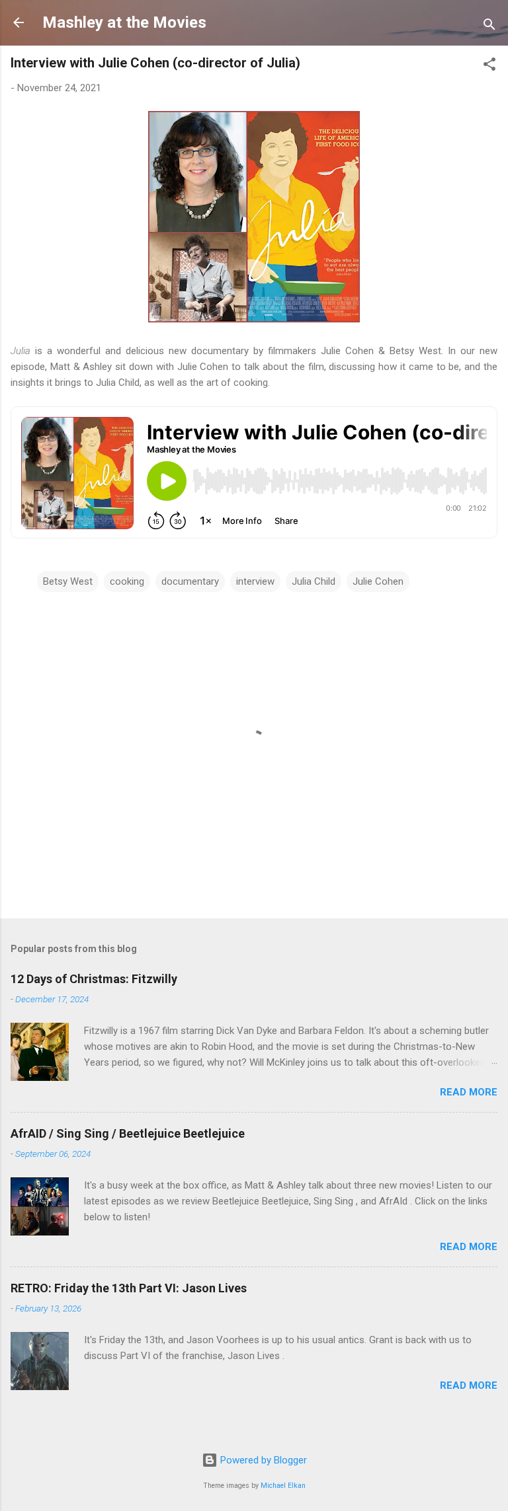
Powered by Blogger (262, 1460)
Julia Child (313, 581)
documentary (190, 581)
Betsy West (68, 581)
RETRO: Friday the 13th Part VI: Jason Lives (129, 1288)
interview (255, 581)
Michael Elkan (283, 1485)
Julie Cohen (378, 581)
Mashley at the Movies (124, 22)
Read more (468, 1092)
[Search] (489, 27)
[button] (489, 66)
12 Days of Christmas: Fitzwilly (94, 979)
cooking (127, 581)
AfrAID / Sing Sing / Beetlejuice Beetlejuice (128, 1133)
